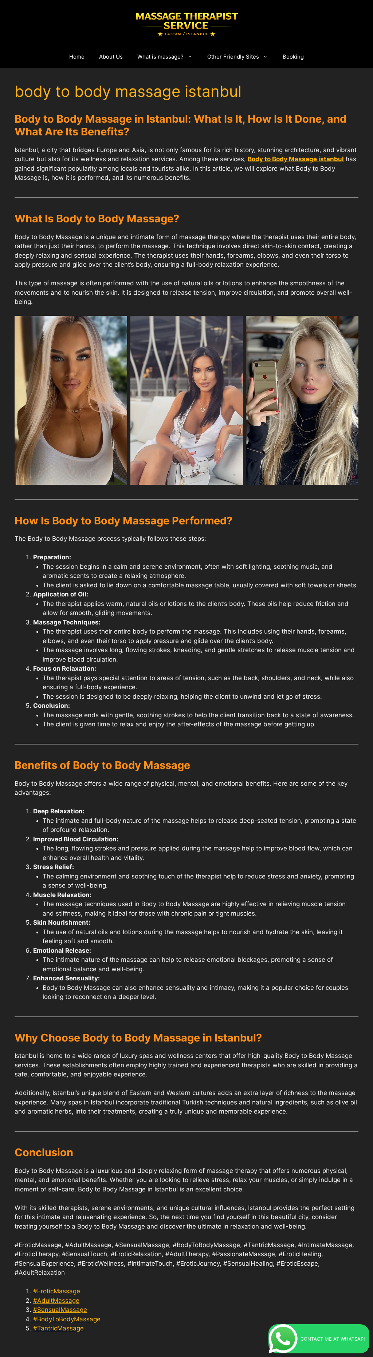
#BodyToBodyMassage (67, 1319)
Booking (293, 56)
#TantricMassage (58, 1328)
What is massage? (160, 56)
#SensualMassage (60, 1309)
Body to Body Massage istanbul (296, 159)
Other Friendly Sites (233, 56)
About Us (111, 56)
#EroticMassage (56, 1291)
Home (77, 56)
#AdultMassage (56, 1300)
